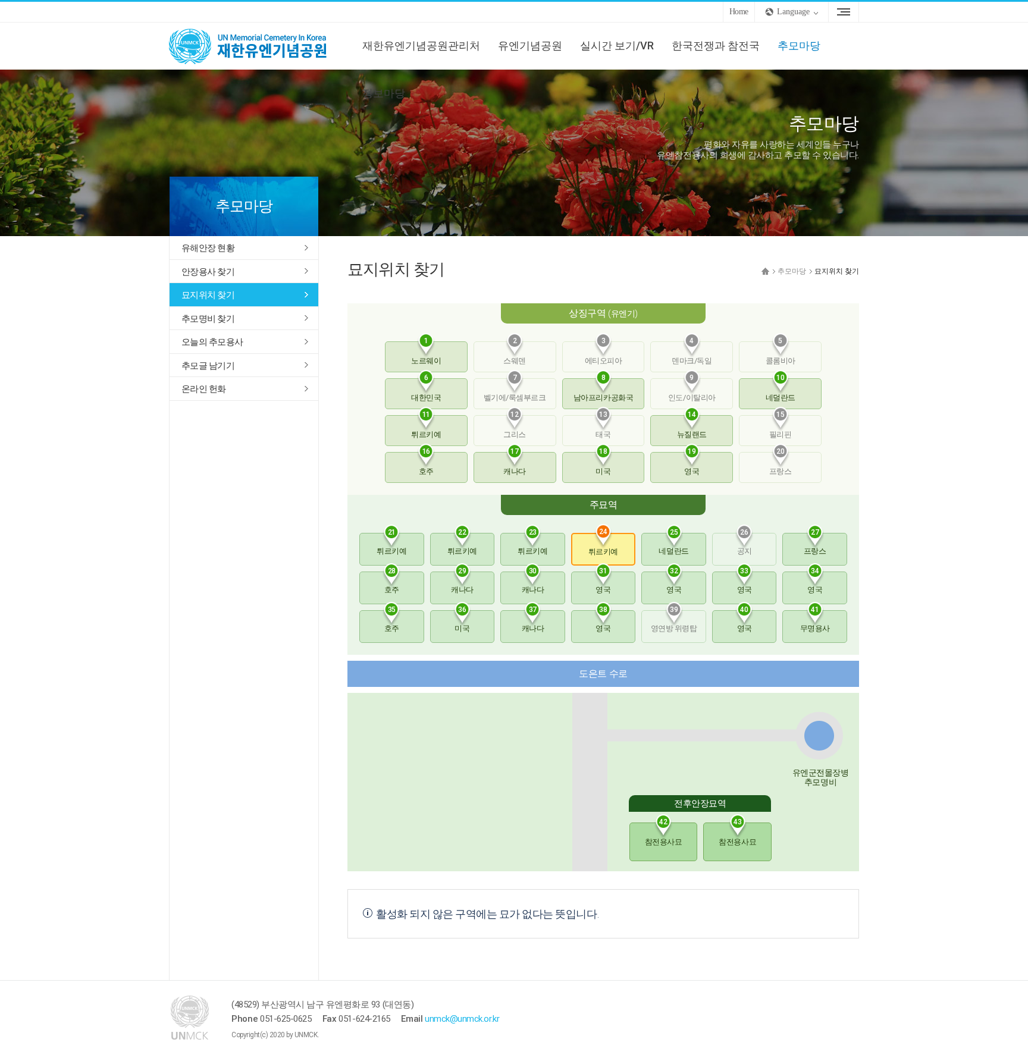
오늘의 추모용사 (212, 342)
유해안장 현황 (207, 248)
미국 (603, 464)
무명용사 (815, 621)
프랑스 (815, 544)
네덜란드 (780, 390)
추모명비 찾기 (207, 318)
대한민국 (426, 390)
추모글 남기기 (207, 365)
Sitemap (843, 12)
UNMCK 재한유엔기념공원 (258, 46)
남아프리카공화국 (603, 390)
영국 (691, 464)
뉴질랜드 (692, 427)
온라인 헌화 (203, 389)
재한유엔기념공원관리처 (421, 45)
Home (738, 11)
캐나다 (514, 464)
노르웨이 (426, 353)
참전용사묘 (663, 834)
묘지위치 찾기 (207, 295)
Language (793, 11)
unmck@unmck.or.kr (462, 1018)
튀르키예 (426, 427)
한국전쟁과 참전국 (716, 45)
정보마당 (383, 93)
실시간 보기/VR (617, 45)
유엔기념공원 (530, 45)
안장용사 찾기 (207, 271)
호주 (426, 464)
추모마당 (799, 45)
